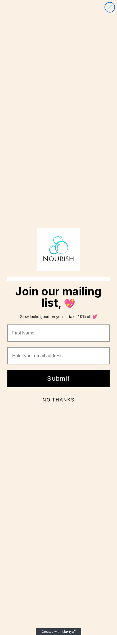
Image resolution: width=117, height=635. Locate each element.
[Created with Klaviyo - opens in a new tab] (58, 631)
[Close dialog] (110, 7)
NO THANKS (59, 399)
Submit (58, 378)
